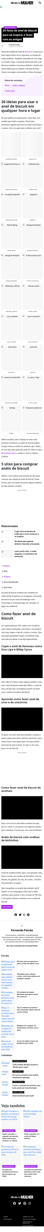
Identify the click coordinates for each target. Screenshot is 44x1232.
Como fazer (10, 91)
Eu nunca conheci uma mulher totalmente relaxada (25, 1076)
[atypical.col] (33, 144)
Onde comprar (18, 85)
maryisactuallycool (33, 433)
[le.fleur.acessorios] (33, 266)
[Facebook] (14, 1204)
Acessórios (7, 907)
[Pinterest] (24, 1204)
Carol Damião (18, 1092)
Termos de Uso (28, 1216)
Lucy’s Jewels (11, 342)
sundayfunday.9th (11, 220)
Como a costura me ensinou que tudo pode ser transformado (26, 1086)
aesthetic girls (10, 453)
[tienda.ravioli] (33, 297)
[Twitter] (19, 1204)
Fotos (7, 85)
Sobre (5, 1216)
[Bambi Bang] (11, 236)
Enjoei (6, 566)
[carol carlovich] (33, 327)
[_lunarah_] (33, 358)
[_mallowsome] (33, 175)
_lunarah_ (33, 372)
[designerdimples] (11, 144)
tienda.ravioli (32, 311)
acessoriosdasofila (11, 403)
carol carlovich (32, 342)
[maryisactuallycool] (33, 418)
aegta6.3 (33, 220)
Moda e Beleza (10, 27)
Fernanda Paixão (14, 45)
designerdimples (11, 159)
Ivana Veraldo (18, 1082)
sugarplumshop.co (11, 189)
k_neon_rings (32, 403)
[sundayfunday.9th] (11, 205)
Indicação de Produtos (27, 1222)
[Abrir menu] (4, 3)
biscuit (28, 52)
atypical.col (32, 159)
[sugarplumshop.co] (11, 175)
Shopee (7, 576)
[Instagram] (29, 1204)
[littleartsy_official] (11, 297)
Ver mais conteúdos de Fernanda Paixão (22, 946)
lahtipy (11, 433)
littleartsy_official (11, 311)
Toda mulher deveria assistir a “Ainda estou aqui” (25, 1065)
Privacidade (7, 1219)
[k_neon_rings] (33, 388)
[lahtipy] (11, 418)
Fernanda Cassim (19, 1061)
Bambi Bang (11, 250)
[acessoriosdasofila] (11, 388)
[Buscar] (40, 2)
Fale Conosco (28, 1225)
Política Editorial (29, 1219)
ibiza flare (11, 372)
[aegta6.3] (33, 205)
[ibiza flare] (11, 358)
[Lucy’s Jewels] (11, 327)
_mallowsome (32, 189)
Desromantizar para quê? (23, 1096)
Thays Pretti (18, 1071)
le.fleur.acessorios (33, 281)
